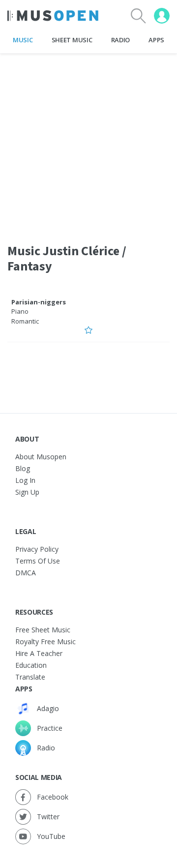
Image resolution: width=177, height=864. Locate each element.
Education (31, 665)
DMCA (25, 572)
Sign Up (27, 492)
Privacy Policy (37, 549)
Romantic (25, 321)
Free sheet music (42, 629)
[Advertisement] (88, 142)
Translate (30, 677)
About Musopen (40, 456)
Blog (22, 468)
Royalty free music (45, 641)
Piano (20, 311)
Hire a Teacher (38, 653)
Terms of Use (37, 561)
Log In (25, 480)
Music (22, 39)
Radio (120, 39)
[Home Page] (52, 15)
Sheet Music (72, 39)
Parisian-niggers (38, 302)
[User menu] (162, 16)
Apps (156, 39)
